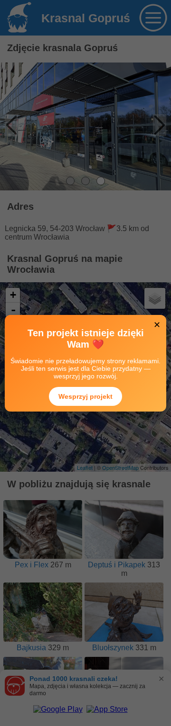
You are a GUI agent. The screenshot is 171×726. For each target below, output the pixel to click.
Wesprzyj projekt (85, 396)
